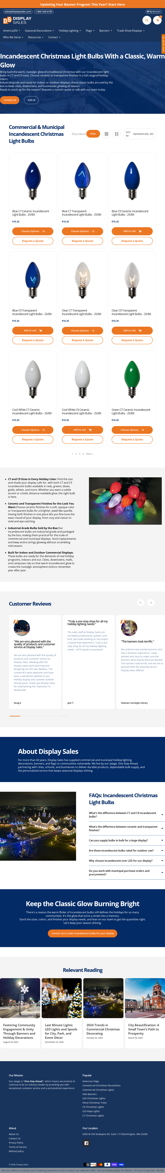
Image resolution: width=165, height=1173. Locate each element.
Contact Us (14, 1138)
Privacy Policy (16, 1142)
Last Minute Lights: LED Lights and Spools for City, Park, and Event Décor (61, 1031)
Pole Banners (89, 1094)
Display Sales (22, 1164)
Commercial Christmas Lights (98, 1089)
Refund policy (16, 1151)
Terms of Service (18, 1147)
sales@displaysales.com (18, 11)
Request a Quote (33, 241)
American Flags (90, 1081)
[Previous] (140, 602)
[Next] (151, 602)
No (162, 1170)
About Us (14, 1134)
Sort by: (128, 134)
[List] (117, 134)
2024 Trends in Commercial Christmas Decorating (103, 1029)
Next (88, 453)
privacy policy (113, 1170)
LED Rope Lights (91, 1111)
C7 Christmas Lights (93, 1115)
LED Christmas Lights (93, 1098)
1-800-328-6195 (43, 11)
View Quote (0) (163, 44)
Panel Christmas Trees (94, 1102)
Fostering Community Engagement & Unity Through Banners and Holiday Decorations (19, 1031)
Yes (158, 1170)
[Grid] (106, 134)
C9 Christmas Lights (93, 1106)
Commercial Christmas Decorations (101, 1085)
